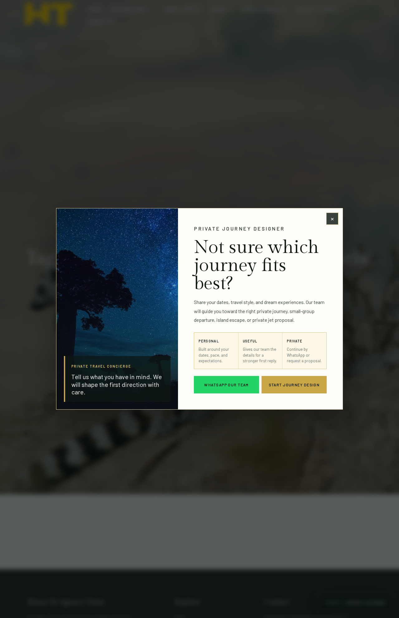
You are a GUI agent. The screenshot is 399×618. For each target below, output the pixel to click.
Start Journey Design (294, 385)
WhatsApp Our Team (226, 385)
